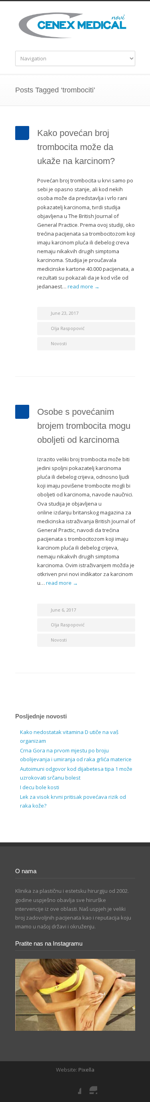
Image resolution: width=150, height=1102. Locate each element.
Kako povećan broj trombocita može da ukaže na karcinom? (76, 147)
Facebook (73, 1086)
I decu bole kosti (39, 787)
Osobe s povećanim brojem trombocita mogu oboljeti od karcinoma (83, 426)
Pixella (86, 1069)
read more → (84, 286)
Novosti (59, 343)
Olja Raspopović (67, 328)
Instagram (89, 1086)
